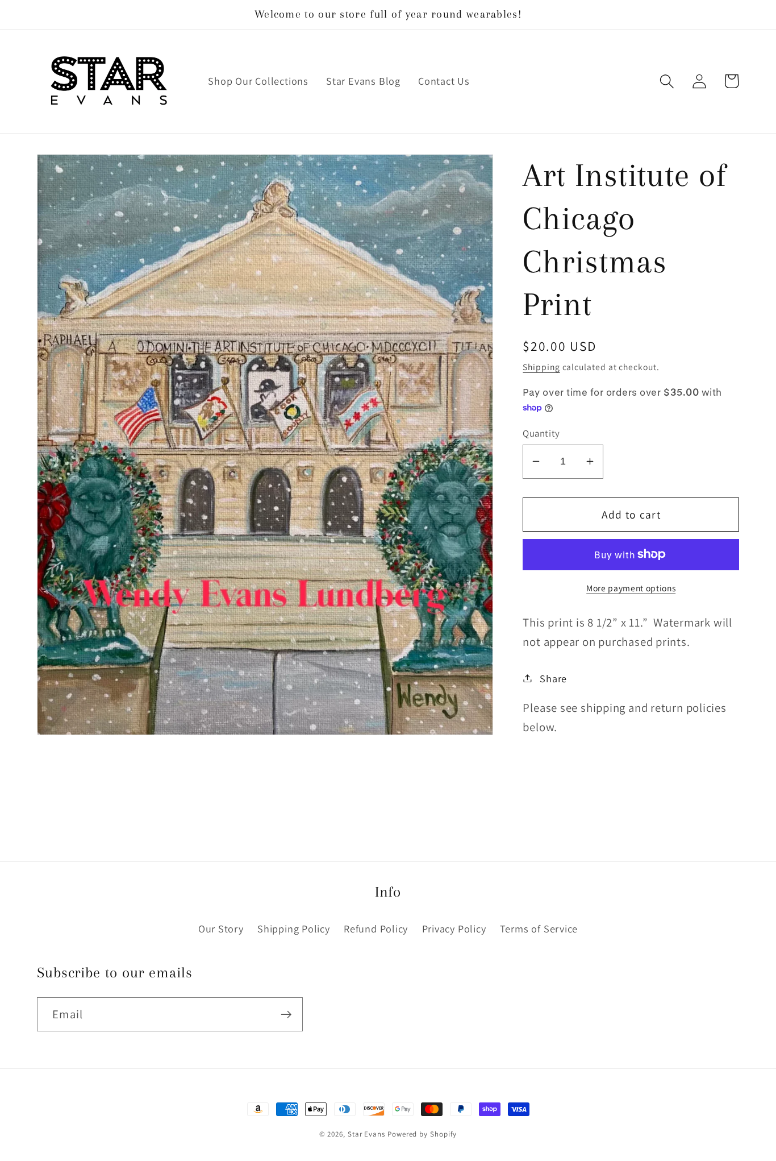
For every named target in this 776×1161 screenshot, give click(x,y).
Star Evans (366, 1134)
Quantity (541, 432)
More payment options (630, 587)
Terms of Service (539, 928)
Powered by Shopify (422, 1134)
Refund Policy (376, 928)
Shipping (541, 366)
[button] (666, 81)
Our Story (221, 928)
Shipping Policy (293, 928)
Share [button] (553, 678)
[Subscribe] (286, 1014)
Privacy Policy (454, 928)
